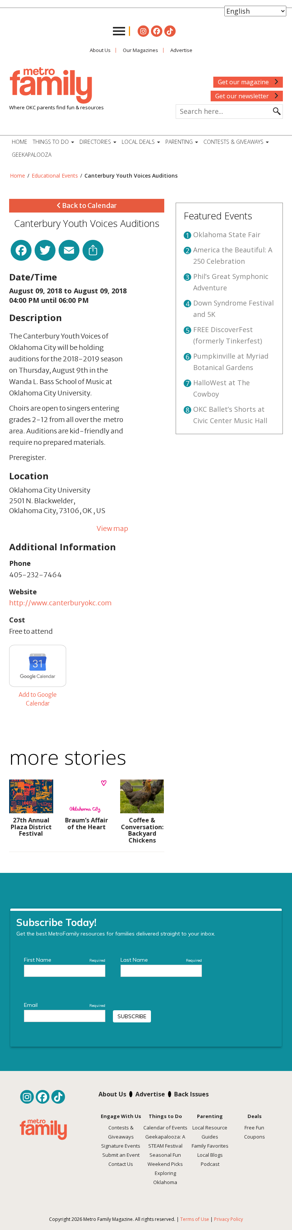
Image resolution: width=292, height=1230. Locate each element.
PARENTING (179, 141)
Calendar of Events (165, 1127)
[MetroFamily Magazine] (51, 85)
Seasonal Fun (165, 1154)
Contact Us (120, 1164)
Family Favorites (210, 1145)
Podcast (210, 1164)
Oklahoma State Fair (226, 234)
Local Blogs (210, 1154)
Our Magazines (140, 50)
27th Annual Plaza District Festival (31, 827)
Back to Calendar (89, 205)
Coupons (254, 1136)
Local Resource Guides (209, 1132)
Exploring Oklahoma (165, 1178)
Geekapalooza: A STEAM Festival (165, 1141)
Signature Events (120, 1145)
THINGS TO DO (51, 141)
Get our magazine (244, 82)
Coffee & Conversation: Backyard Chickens (142, 830)
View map (112, 528)
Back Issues (191, 1094)
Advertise (181, 50)
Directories (96, 141)
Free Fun (254, 1127)
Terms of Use (194, 1219)
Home (19, 141)
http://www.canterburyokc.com (60, 602)
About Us (100, 50)
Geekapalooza (31, 154)
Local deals (139, 141)
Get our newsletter (242, 96)
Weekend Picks (165, 1164)
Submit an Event (121, 1154)
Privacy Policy (228, 1219)
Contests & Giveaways (234, 141)
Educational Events (55, 175)
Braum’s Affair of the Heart (86, 823)
